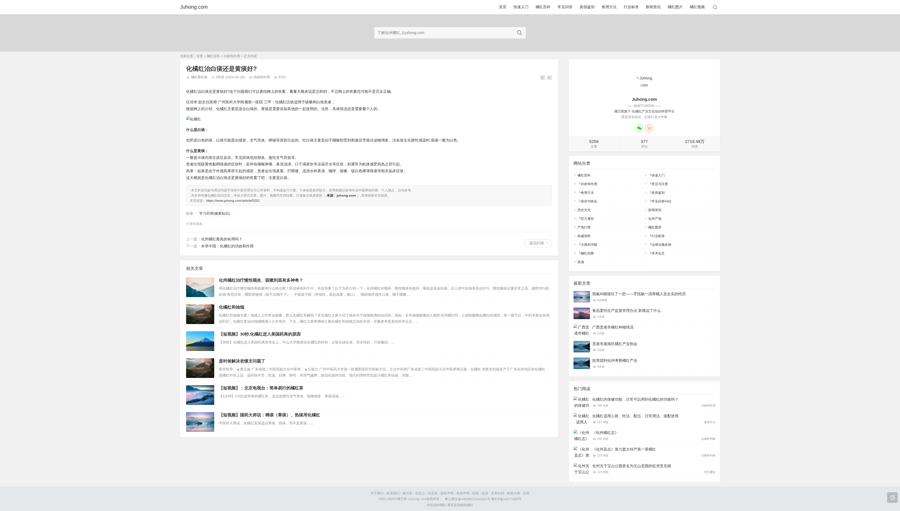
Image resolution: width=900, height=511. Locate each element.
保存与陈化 (589, 201)
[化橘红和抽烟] (200, 314)
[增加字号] (542, 77)
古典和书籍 (589, 244)
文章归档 (497, 493)
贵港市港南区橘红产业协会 (614, 344)
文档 (526, 493)
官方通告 (587, 218)
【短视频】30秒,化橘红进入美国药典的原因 (260, 334)
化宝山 (420, 493)
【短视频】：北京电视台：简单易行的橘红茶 (261, 388)
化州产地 (654, 218)
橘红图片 (675, 7)
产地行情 (584, 227)
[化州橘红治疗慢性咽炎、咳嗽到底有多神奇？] (200, 287)
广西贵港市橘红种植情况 (613, 327)
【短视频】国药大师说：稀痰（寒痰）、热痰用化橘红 (269, 415)
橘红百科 (543, 7)
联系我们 (393, 493)
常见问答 (565, 7)
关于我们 (377, 493)
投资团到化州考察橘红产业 (614, 360)
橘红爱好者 (199, 77)
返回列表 (536, 243)
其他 (581, 262)
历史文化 (584, 210)
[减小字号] (549, 77)
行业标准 (631, 7)
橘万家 (407, 493)
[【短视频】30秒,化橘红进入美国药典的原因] (200, 341)
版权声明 (447, 493)
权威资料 (584, 236)
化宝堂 (433, 493)
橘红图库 (654, 227)
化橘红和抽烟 (231, 307)
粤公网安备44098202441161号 (467, 499)
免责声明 (462, 493)
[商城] (649, 128)
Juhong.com (194, 7)
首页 (502, 7)
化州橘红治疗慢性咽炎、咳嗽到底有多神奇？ (261, 280)
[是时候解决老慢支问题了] (200, 368)
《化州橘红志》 (605, 433)
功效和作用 (232, 56)
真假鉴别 (587, 7)
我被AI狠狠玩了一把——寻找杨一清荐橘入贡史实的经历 (639, 294)
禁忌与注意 (660, 184)
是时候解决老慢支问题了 (242, 361)
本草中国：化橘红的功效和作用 (227, 246)
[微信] (639, 128)
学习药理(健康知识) (214, 213)
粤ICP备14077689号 (506, 499)
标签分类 (513, 493)
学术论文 (658, 253)
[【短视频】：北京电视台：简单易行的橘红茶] (200, 395)
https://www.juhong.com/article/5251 (233, 200)
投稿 (475, 493)
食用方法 (609, 7)
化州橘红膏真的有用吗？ (221, 239)
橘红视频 (697, 7)
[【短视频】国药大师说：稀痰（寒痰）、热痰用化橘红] (200, 422)
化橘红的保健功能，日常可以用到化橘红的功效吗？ (635, 399)
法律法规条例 (661, 244)
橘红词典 (587, 253)
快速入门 (521, 7)
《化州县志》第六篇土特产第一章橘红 (624, 449)
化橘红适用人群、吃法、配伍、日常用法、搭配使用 (635, 416)
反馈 (485, 493)
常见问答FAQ (661, 201)
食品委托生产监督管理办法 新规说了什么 (626, 311)
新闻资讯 (653, 7)
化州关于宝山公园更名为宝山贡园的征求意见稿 (631, 466)
